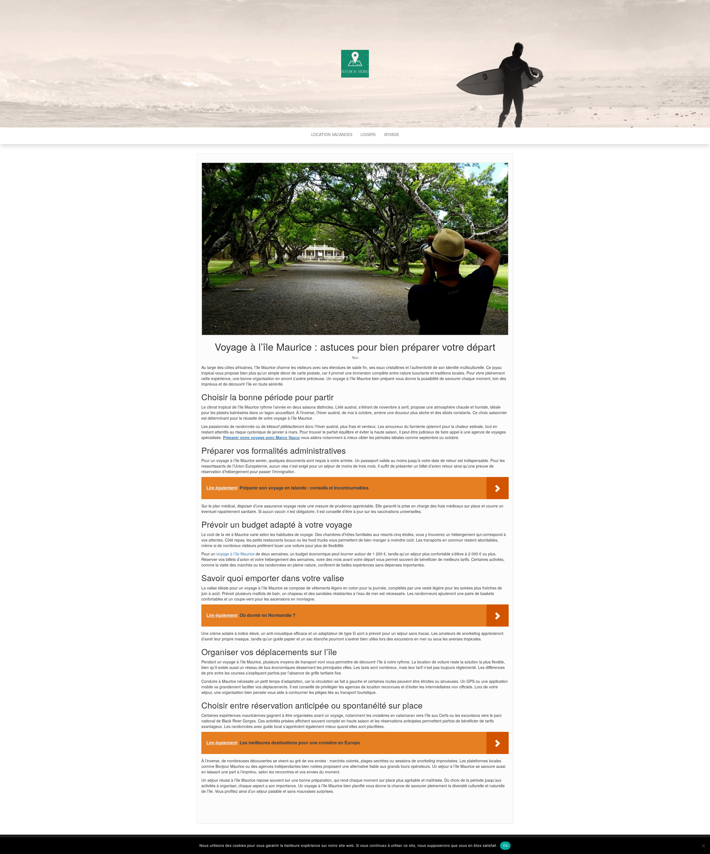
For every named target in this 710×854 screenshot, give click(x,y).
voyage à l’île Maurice (235, 553)
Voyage (391, 134)
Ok (505, 845)
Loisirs (368, 134)
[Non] (703, 845)
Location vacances (331, 134)
